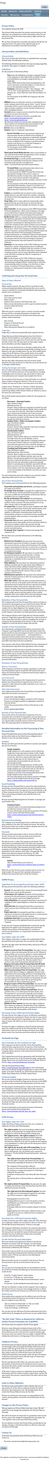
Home (3, 11)
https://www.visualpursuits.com (16, 120)
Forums (4, 15)
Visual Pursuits (22, 1457)
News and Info (25, 11)
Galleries (38, 11)
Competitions (27, 15)
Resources (14, 15)
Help (38, 15)
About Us (13, 11)
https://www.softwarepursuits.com (17, 118)
